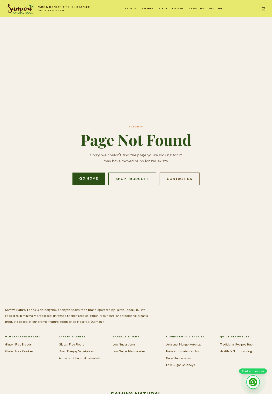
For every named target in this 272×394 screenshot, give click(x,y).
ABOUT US (196, 8)
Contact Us (179, 179)
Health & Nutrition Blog (236, 351)
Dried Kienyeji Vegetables (76, 351)
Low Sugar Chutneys (180, 365)
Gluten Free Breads (18, 344)
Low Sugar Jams (124, 344)
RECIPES (148, 8)
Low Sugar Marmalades (129, 351)
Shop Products (132, 179)
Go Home (88, 178)
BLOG (163, 8)
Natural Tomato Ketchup (183, 351)
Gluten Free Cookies (19, 351)
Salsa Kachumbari (178, 358)
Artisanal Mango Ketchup (183, 344)
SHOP (129, 8)
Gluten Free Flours (71, 344)
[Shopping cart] (263, 8)
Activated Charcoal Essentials (80, 358)
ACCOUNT (216, 8)
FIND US (178, 8)
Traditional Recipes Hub (236, 344)
